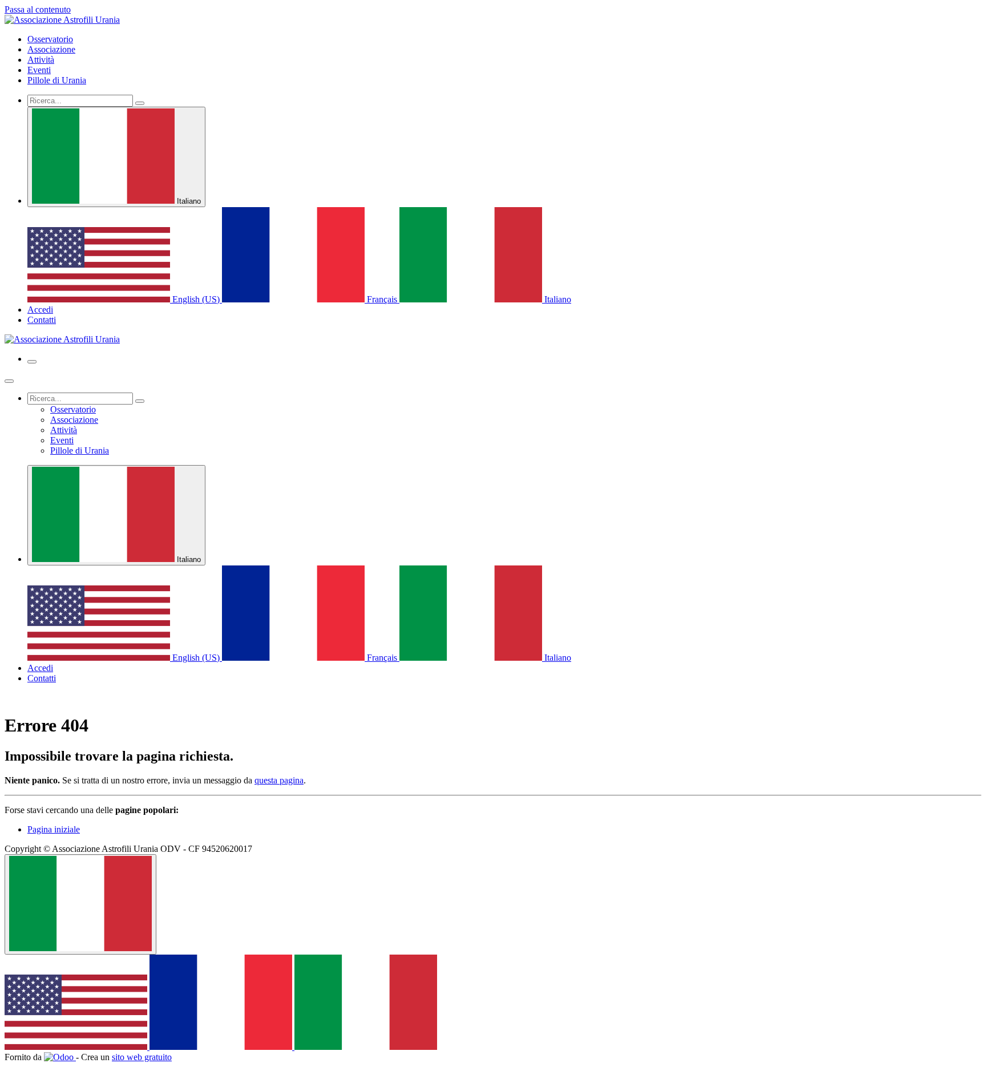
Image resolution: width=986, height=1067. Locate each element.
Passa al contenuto (38, 9)
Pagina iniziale (53, 829)
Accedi (40, 309)
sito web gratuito (142, 1057)
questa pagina (279, 780)
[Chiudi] (9, 381)
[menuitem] (50, 39)
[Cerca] (139, 103)
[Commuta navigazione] (32, 361)
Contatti (41, 320)
